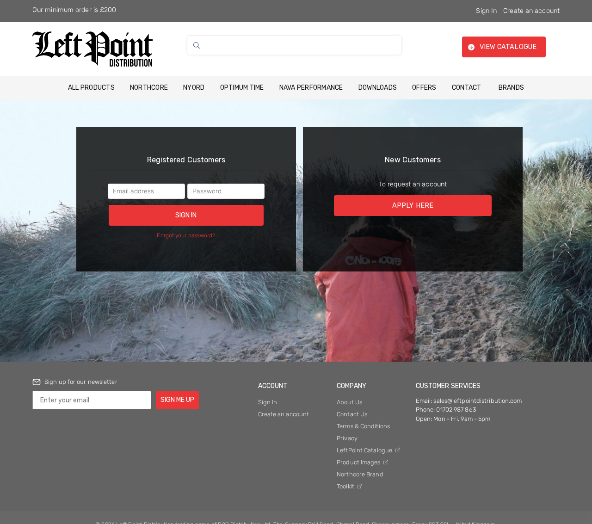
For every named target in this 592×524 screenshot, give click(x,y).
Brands (511, 88)
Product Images (359, 462)
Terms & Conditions (363, 426)
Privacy (347, 438)
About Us (349, 402)
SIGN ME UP (177, 400)
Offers (424, 88)
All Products (91, 88)
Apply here (412, 206)
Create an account (531, 11)
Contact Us (352, 414)
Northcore (149, 88)
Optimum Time (242, 88)
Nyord (193, 88)
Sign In (486, 11)
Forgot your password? (186, 235)
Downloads (377, 88)
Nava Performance (311, 88)
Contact (466, 88)
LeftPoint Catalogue (365, 450)
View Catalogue (508, 47)
